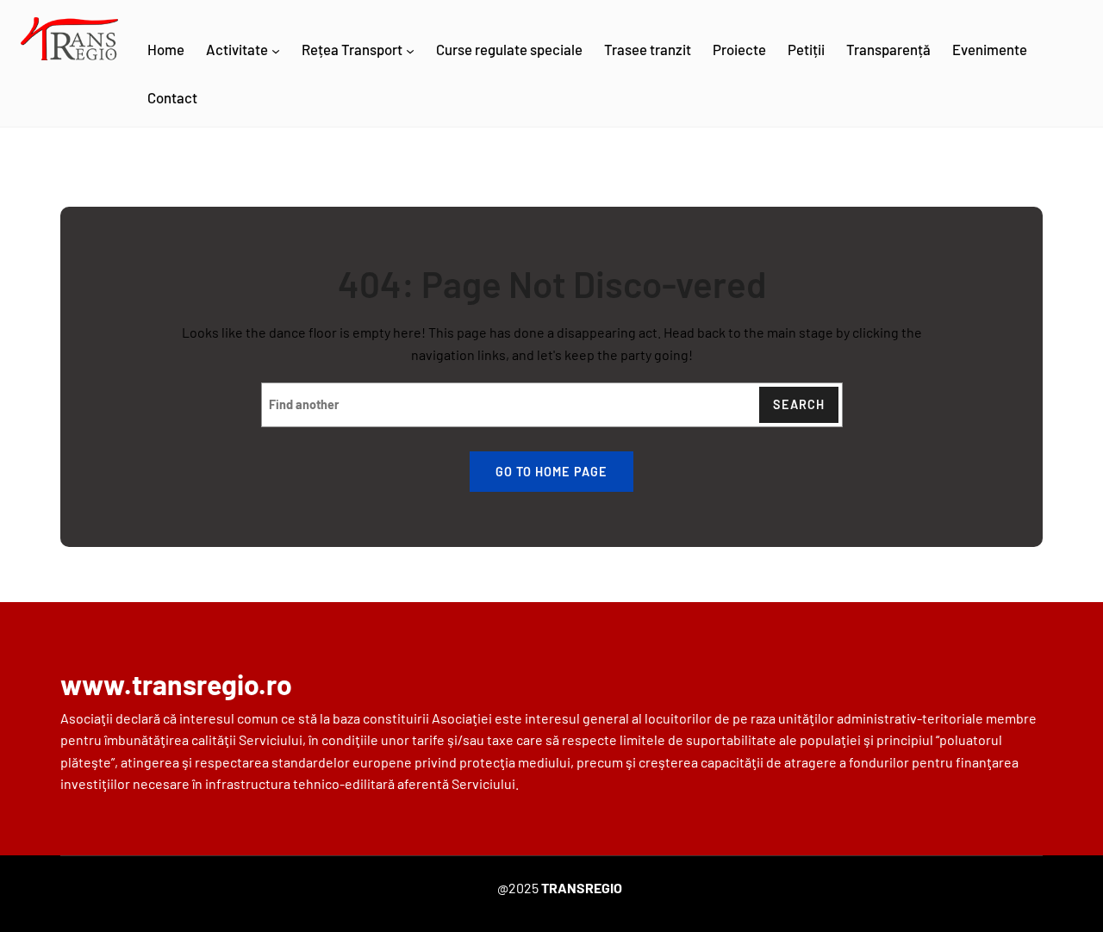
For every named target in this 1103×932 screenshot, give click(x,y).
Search (799, 404)
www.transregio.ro (176, 684)
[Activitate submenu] (275, 51)
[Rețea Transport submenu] (410, 51)
